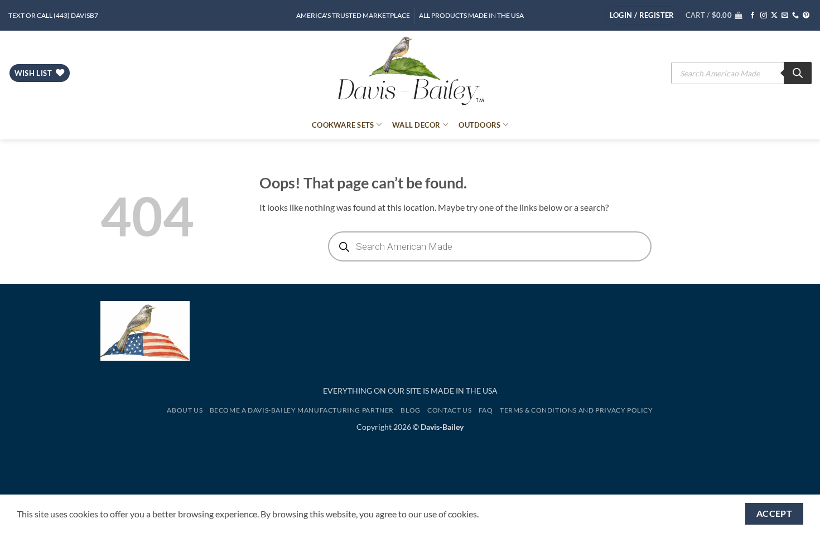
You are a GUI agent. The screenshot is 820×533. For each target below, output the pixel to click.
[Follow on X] (774, 16)
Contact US (449, 410)
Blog (410, 410)
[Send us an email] (785, 16)
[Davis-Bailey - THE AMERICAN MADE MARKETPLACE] (410, 70)
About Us (184, 410)
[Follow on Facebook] (752, 16)
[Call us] (795, 16)
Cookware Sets (343, 124)
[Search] (798, 73)
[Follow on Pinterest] (806, 16)
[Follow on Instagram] (763, 16)
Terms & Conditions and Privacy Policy (576, 410)
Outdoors (479, 124)
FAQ (486, 410)
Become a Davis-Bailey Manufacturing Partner (302, 410)
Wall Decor (416, 124)
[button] (642, 15)
